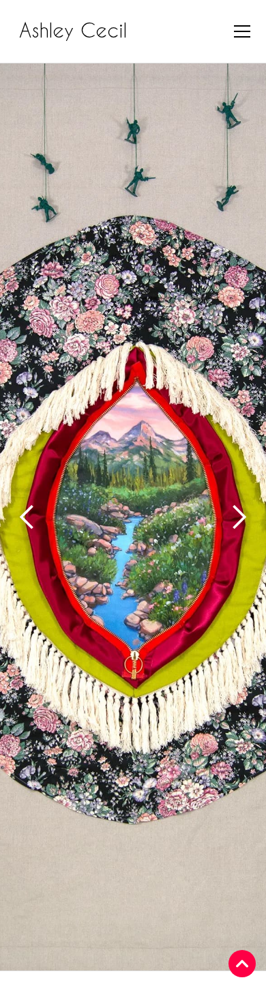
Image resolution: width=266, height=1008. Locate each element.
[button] (239, 31)
